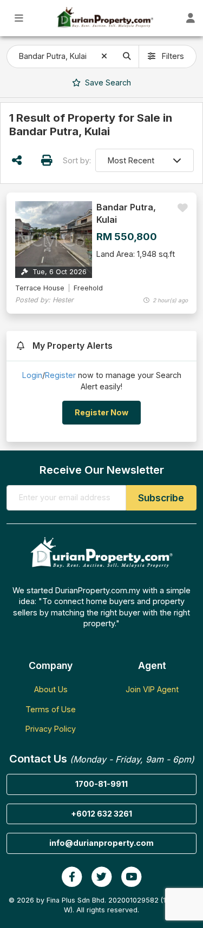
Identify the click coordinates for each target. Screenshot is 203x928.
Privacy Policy (50, 728)
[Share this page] (17, 161)
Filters (172, 56)
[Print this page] (47, 161)
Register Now (101, 412)
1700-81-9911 (101, 783)
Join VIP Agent (152, 689)
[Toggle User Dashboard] (191, 18)
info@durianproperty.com (101, 842)
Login (32, 375)
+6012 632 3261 (101, 813)
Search (107, 82)
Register (60, 375)
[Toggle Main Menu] (19, 18)
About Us (51, 689)
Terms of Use (50, 709)
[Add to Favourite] (183, 208)
